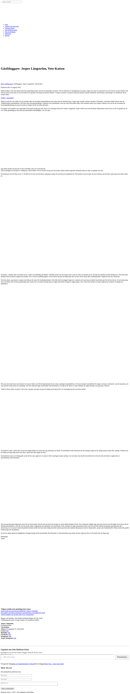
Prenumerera (122, 657)
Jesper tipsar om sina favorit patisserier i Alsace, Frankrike (19, 611)
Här (7, 631)
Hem (2, 84)
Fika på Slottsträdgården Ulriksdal (24, 664)
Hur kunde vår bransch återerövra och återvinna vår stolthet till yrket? (23, 613)
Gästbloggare (8, 84)
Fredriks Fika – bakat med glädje (53, 664)
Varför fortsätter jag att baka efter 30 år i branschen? (17, 614)
